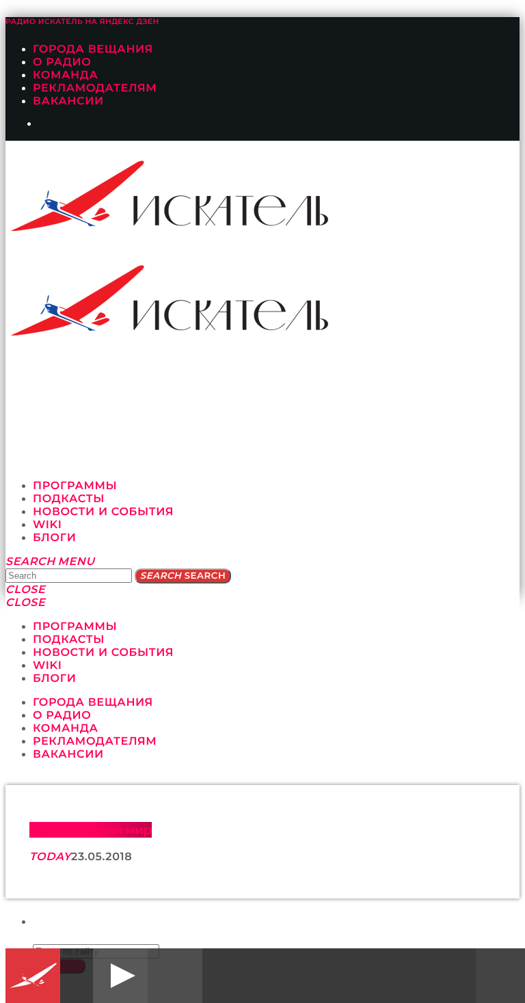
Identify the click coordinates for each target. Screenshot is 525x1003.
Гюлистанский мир (90, 830)
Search (183, 576)
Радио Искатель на (82, 21)
